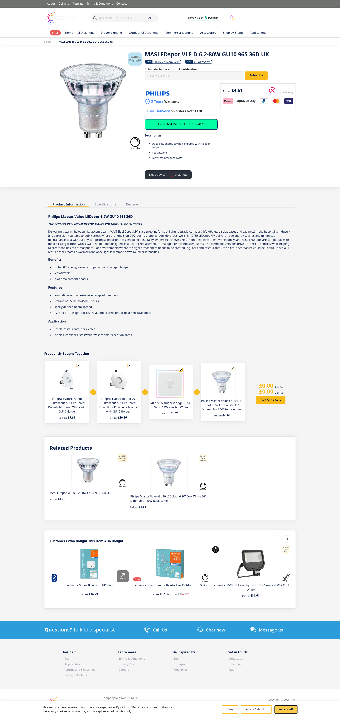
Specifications (105, 204)
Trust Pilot (180, 670)
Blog (177, 659)
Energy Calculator (75, 675)
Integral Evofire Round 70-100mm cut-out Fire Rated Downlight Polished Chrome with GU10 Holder (118, 405)
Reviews (132, 204)
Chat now (215, 630)
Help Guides (72, 664)
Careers (124, 670)
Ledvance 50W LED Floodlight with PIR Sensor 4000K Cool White (250, 587)
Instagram (181, 664)
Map (231, 670)
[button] (261, 17)
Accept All (286, 709)
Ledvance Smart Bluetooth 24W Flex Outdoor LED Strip (170, 585)
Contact (121, 4)
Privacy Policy (128, 664)
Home (47, 42)
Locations (234, 664)
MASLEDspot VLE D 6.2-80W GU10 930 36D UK (80, 493)
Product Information (69, 204)
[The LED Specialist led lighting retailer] (62, 18)
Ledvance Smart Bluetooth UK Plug (89, 585)
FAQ (66, 659)
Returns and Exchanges (79, 670)
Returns (78, 4)
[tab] (68, 203)
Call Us (160, 630)
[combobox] (153, 17)
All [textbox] (150, 18)
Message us (271, 630)
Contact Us (235, 659)
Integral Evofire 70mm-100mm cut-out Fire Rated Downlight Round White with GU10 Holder (67, 405)
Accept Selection (256, 709)
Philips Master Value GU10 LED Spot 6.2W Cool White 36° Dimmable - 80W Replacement (221, 405)
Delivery (63, 4)
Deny (229, 709)
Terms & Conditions (100, 4)
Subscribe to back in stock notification (171, 69)
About (51, 4)
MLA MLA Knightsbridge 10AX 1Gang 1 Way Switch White (170, 405)
